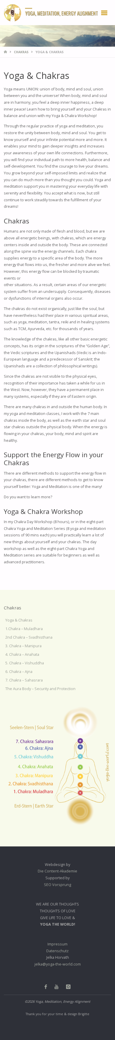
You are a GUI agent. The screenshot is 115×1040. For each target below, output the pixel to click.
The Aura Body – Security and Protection (40, 688)
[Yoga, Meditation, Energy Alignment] (13, 12)
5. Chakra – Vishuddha (24, 663)
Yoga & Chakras (18, 620)
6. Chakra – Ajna (18, 671)
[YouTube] (56, 987)
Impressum (57, 944)
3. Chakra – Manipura (23, 645)
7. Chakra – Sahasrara (24, 680)
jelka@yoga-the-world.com (57, 964)
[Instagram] (68, 987)
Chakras (21, 52)
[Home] (6, 52)
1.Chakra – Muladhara (24, 628)
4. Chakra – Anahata (22, 654)
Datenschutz (57, 950)
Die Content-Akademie (57, 871)
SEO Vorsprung (57, 884)
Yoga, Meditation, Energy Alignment (61, 13)
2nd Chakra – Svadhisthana (28, 637)
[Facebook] (46, 987)
